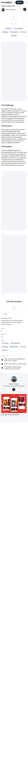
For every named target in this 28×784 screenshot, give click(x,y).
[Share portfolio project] (16, 23)
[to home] (6, 2)
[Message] (24, 9)
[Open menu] (26, 2)
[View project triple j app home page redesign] (14, 403)
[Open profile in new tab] (3, 9)
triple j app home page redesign (10, 414)
